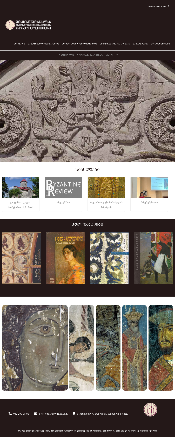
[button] (4, 111)
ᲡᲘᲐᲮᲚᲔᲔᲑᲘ (87, 169)
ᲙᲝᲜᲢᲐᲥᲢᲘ (153, 7)
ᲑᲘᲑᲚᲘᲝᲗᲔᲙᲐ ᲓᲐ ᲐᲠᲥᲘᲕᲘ (115, 43)
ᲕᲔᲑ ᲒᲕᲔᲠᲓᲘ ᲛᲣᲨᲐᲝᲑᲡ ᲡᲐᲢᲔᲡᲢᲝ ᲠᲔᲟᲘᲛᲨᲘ (87, 55)
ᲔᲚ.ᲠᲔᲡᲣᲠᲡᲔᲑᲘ (160, 43)
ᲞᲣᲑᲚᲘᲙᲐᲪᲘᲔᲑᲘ (87, 224)
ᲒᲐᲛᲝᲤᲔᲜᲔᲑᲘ (140, 43)
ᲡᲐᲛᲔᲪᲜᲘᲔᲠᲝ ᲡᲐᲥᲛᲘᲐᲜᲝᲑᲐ (43, 43)
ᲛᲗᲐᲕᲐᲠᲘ (19, 43)
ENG (163, 7)
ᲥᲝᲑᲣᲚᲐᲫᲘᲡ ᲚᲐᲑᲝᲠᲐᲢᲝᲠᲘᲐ (79, 43)
